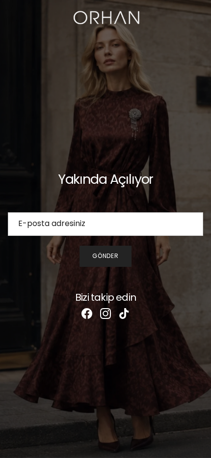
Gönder (105, 256)
